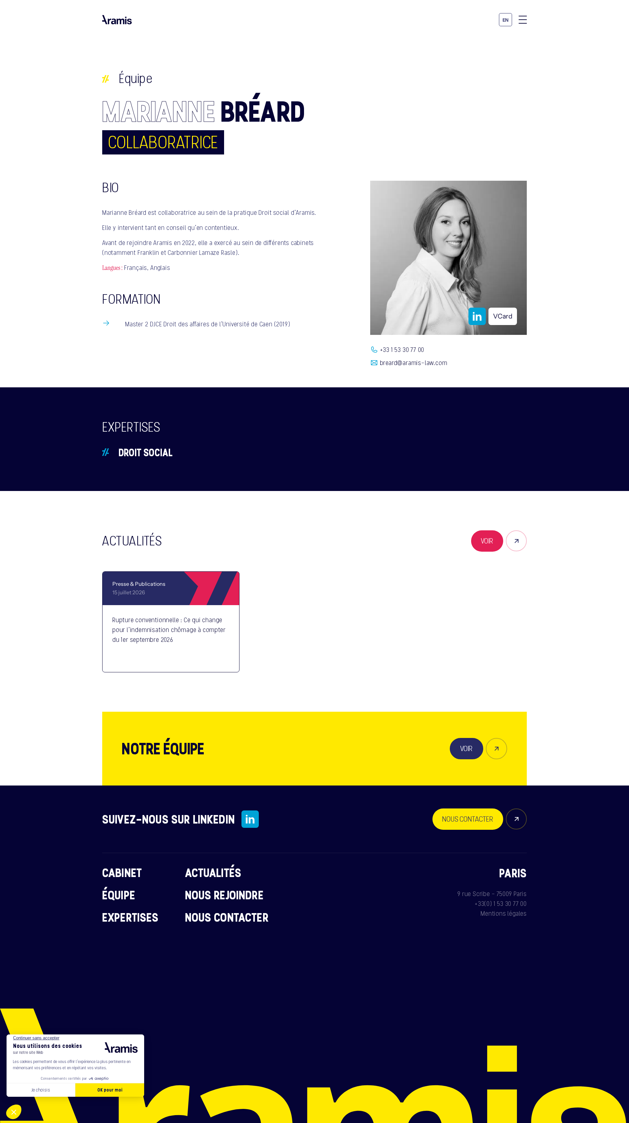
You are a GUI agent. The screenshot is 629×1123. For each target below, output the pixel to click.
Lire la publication (194, 658)
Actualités (213, 872)
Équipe (135, 78)
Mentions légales (504, 913)
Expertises (130, 917)
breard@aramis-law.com (414, 363)
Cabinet (122, 872)
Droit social (146, 452)
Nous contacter (227, 917)
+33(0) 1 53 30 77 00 (501, 904)
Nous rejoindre (224, 894)
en (506, 20)
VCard (502, 316)
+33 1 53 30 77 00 (402, 350)
